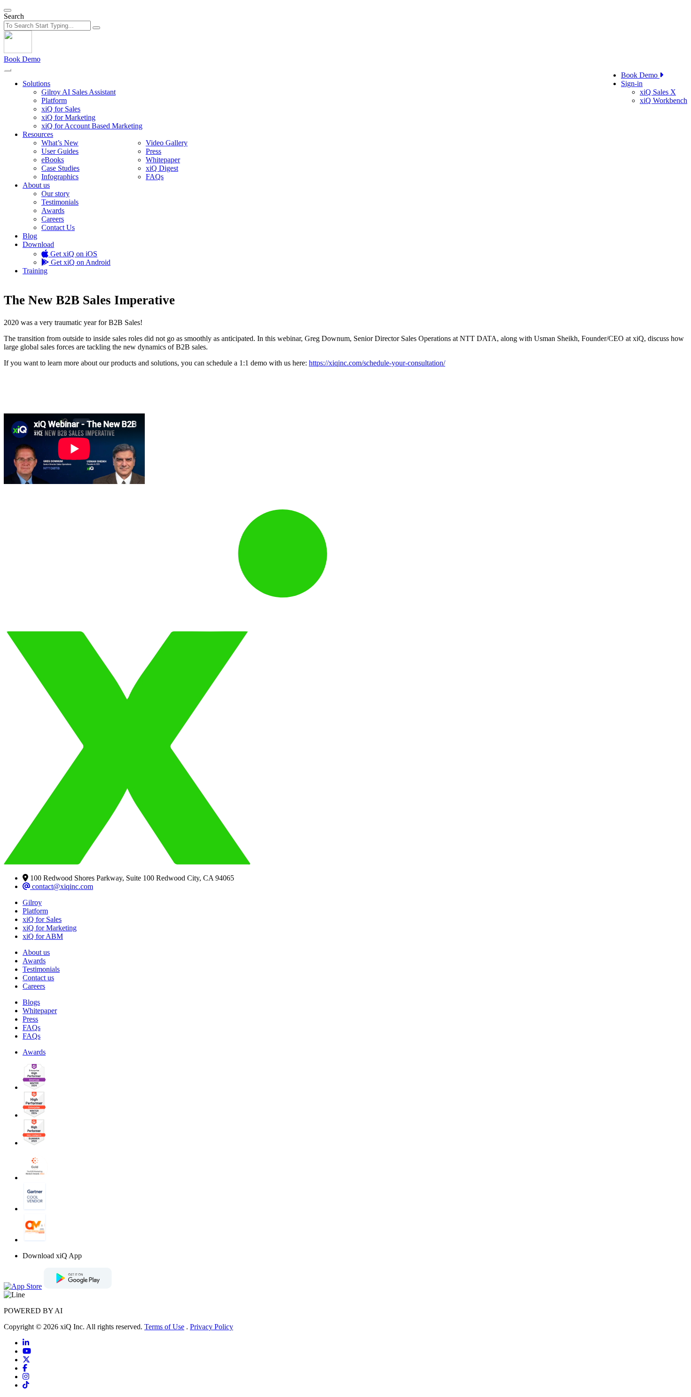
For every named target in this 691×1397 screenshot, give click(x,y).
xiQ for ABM (43, 936)
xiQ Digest (162, 168)
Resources (38, 134)
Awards (52, 210)
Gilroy (32, 902)
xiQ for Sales (60, 109)
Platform (54, 100)
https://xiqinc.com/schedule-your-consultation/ (377, 363)
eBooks (52, 160)
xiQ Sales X (658, 92)
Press (153, 151)
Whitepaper (163, 160)
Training (35, 271)
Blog (30, 236)
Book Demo (22, 59)
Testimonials (60, 202)
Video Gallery (167, 143)
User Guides (60, 151)
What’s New (60, 143)
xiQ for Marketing (68, 117)
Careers (52, 219)
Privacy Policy (211, 1327)
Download (38, 244)
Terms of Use (164, 1327)
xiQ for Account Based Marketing (91, 126)
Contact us (38, 978)
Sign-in (632, 83)
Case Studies (60, 168)
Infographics (60, 177)
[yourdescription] (26, 1343)
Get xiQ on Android (79, 262)
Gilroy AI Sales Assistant (78, 92)
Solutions (36, 83)
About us (36, 185)
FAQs (155, 177)
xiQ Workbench (663, 100)
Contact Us (58, 227)
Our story (55, 194)
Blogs (31, 1002)
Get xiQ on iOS (72, 254)
